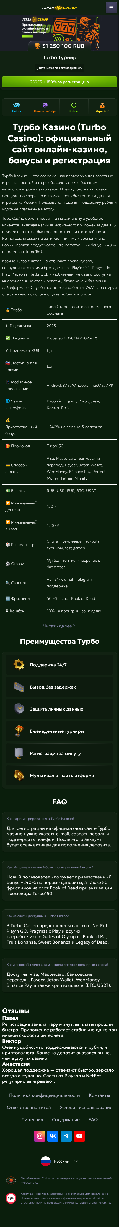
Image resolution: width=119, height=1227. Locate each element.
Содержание (66, 1119)
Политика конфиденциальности (44, 1095)
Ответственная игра (29, 1107)
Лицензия (32, 1119)
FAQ (93, 1119)
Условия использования (86, 1107)
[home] (59, 7)
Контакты (99, 1095)
